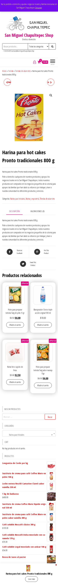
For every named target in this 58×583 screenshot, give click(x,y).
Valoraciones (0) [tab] (37, 211)
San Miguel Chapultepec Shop (29, 35)
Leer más (31, 579)
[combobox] (29, 433)
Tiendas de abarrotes (22, 70)
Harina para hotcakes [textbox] (28, 434)
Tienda (10, 70)
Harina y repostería (32, 198)
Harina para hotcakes (17, 198)
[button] (51, 95)
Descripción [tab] (14, 211)
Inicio (4, 70)
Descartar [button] (38, 7)
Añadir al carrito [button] (15, 324)
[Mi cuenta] (34, 62)
